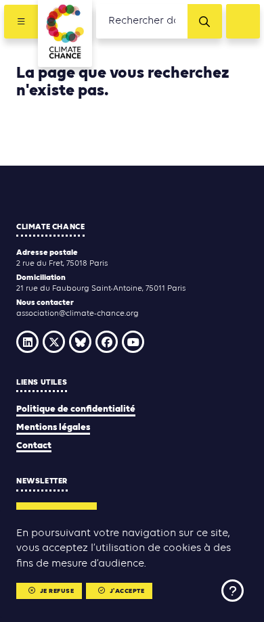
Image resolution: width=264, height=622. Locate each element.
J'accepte (127, 591)
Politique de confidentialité (75, 409)
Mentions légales (53, 427)
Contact (33, 446)
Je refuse (57, 591)
